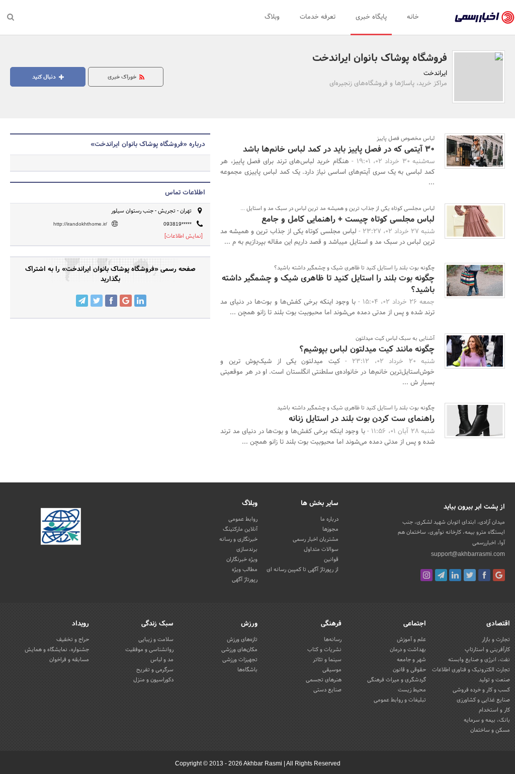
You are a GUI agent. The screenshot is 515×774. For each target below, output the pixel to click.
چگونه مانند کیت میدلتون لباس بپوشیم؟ (367, 349)
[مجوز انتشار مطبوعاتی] (61, 528)
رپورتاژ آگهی (245, 579)
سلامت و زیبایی (156, 639)
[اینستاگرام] (426, 575)
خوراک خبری (123, 77)
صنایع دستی (327, 689)
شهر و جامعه (411, 659)
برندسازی (247, 549)
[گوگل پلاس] (499, 575)
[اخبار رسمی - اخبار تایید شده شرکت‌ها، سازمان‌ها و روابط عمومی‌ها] (484, 17)
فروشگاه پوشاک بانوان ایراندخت (379, 58)
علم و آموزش (411, 639)
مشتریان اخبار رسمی (315, 539)
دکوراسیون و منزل (153, 679)
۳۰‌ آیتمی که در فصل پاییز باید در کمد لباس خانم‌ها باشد (339, 149)
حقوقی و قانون (409, 669)
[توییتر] (470, 575)
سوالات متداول (321, 549)
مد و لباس (162, 659)
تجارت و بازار (496, 639)
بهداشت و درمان (408, 649)
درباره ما (329, 519)
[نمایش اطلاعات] (183, 236)
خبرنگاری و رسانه (238, 539)
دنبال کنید (44, 77)
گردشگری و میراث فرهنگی (396, 679)
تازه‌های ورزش (242, 639)
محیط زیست (412, 689)
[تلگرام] (441, 575)
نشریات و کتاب (324, 649)
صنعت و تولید (494, 679)
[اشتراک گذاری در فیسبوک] (111, 301)
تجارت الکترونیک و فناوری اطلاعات (471, 669)
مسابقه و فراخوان (69, 659)
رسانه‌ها (332, 639)
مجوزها (330, 529)
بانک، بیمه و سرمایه (487, 720)
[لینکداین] (455, 575)
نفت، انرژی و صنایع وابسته (479, 659)
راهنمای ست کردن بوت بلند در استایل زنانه (362, 419)
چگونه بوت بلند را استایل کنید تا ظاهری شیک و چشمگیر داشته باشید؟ (328, 283)
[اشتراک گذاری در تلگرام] (82, 301)
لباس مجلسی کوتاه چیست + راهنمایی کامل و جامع (348, 219)
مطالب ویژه (245, 569)
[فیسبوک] (484, 575)
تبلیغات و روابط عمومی (400, 700)
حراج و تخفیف (72, 639)
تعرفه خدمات (317, 17)
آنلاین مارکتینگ (240, 529)
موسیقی (331, 669)
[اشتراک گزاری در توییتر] (97, 301)
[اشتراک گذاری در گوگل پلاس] (126, 301)
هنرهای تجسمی (323, 679)
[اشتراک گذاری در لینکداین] (140, 301)
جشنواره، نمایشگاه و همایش (57, 649)
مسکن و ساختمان (490, 730)
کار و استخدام (494, 710)
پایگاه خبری (371, 17)
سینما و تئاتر (327, 659)
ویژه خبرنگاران (242, 559)
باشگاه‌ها (247, 669)
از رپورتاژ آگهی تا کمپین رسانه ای (302, 569)
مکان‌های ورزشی (239, 649)
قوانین (331, 559)
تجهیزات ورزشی (240, 659)
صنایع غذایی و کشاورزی (483, 700)
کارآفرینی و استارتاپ (487, 649)
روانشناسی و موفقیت (149, 649)
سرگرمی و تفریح (155, 669)
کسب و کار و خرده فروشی (481, 689)
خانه (413, 17)
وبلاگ (272, 17)
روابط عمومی (243, 519)
